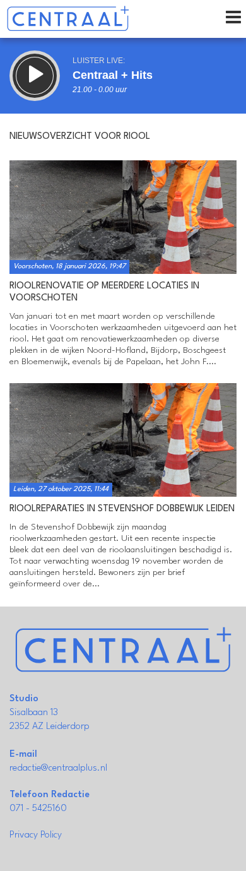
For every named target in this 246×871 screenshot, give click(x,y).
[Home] (68, 19)
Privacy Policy (35, 835)
